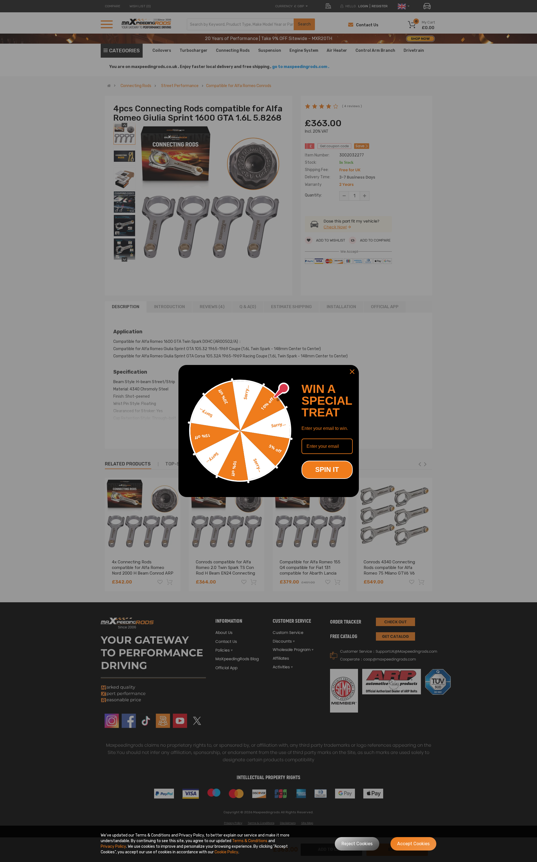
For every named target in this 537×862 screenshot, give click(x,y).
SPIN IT (327, 469)
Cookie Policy (226, 852)
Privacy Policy (113, 846)
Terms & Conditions (249, 840)
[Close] (352, 371)
